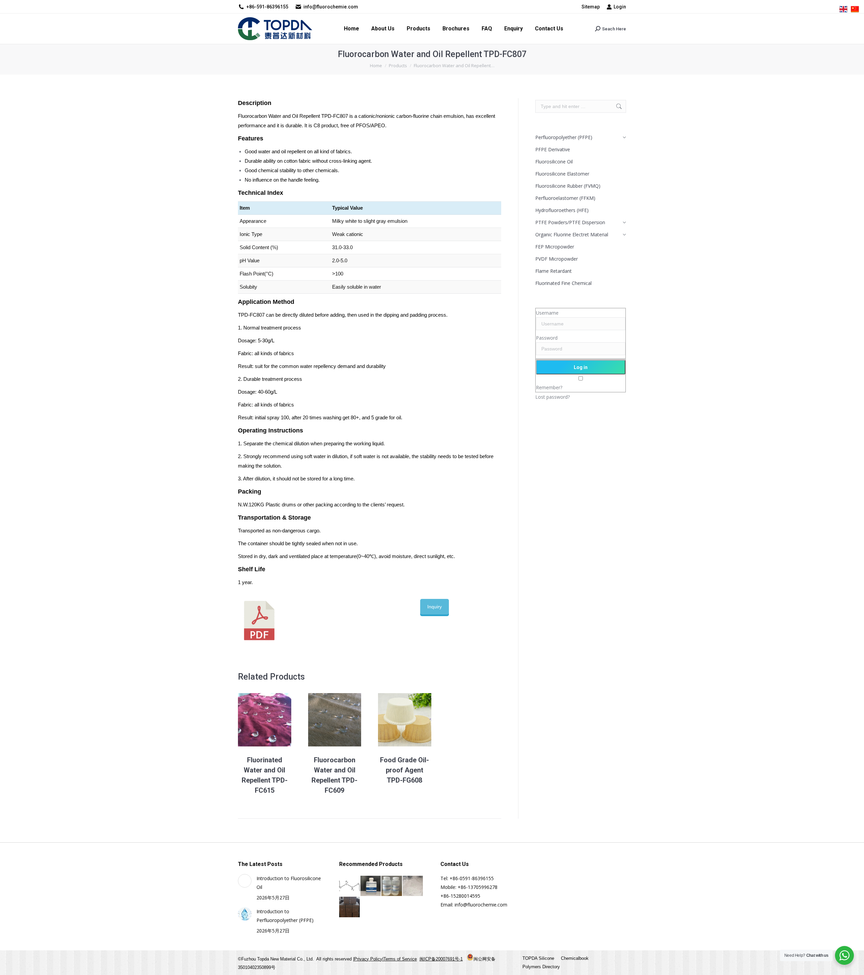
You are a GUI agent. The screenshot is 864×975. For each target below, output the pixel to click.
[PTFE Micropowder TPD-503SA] (349, 907)
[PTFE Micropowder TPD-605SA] (413, 886)
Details (273, 719)
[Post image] (244, 881)
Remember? (549, 387)
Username (547, 313)
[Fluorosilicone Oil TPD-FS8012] (392, 886)
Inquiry (434, 606)
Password (547, 338)
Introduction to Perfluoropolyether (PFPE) (285, 915)
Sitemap (591, 6)
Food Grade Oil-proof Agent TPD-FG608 (404, 770)
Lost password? (552, 397)
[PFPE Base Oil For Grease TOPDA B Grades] (371, 886)
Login (620, 6)
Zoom (255, 719)
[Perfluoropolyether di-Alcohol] (349, 886)
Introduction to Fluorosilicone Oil (288, 882)
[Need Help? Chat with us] (844, 955)
